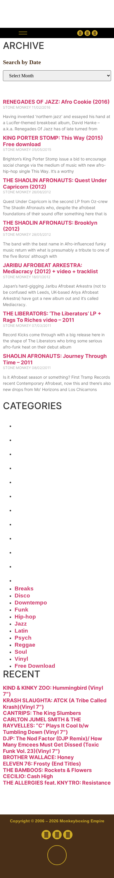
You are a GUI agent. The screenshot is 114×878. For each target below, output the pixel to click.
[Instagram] (95, 33)
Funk (28, 465)
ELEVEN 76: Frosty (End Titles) (42, 764)
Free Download (56, 578)
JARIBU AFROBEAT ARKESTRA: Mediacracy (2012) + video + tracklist (50, 268)
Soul (27, 550)
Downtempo (48, 451)
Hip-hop (36, 479)
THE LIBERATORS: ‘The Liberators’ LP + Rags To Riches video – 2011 (52, 316)
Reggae (35, 535)
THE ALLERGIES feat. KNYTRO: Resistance (57, 783)
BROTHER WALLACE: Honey (38, 757)
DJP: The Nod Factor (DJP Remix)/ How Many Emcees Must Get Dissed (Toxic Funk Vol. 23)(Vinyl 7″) (52, 744)
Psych (32, 521)
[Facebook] (80, 33)
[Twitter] (87, 33)
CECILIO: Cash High (28, 776)
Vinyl (28, 564)
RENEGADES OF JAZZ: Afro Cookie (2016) (56, 102)
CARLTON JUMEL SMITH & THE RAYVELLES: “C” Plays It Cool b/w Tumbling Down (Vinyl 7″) (46, 725)
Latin (28, 507)
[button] (54, 33)
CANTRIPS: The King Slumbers (42, 713)
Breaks (34, 423)
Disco (30, 437)
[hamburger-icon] (23, 33)
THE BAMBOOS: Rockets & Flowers (47, 770)
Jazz (27, 493)
